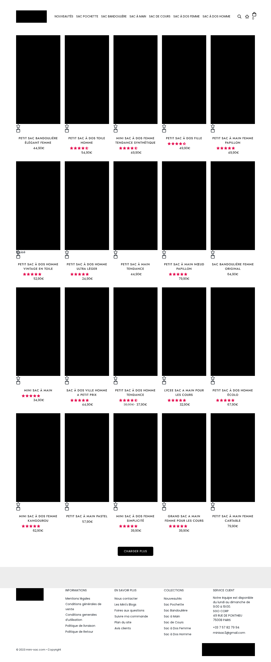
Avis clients (123, 628)
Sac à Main (138, 16)
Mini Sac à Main (38, 390)
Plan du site (123, 622)
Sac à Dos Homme (216, 16)
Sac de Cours (159, 16)
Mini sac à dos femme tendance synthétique (135, 140)
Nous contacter (126, 598)
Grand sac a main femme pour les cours (184, 518)
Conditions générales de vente (83, 606)
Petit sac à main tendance (135, 266)
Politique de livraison (80, 626)
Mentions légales (77, 598)
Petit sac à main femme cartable (232, 518)
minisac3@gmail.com (229, 633)
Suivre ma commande (131, 616)
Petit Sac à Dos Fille (184, 138)
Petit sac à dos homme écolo (233, 392)
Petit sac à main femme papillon (232, 140)
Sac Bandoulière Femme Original (233, 266)
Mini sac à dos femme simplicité (135, 518)
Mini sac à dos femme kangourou (38, 518)
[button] (79, 148)
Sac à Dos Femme (186, 16)
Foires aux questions (129, 610)
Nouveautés (64, 16)
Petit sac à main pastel (87, 516)
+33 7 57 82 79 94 (226, 627)
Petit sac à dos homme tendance (135, 392)
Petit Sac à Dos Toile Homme (86, 140)
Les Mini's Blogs (125, 604)
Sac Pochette (87, 16)
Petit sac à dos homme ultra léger (87, 266)
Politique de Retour (79, 632)
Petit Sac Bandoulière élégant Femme (38, 140)
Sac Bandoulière (114, 16)
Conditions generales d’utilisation (81, 617)
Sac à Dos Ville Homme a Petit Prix (86, 392)
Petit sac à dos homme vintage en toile (38, 266)
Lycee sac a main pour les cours (184, 392)
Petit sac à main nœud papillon (184, 266)
